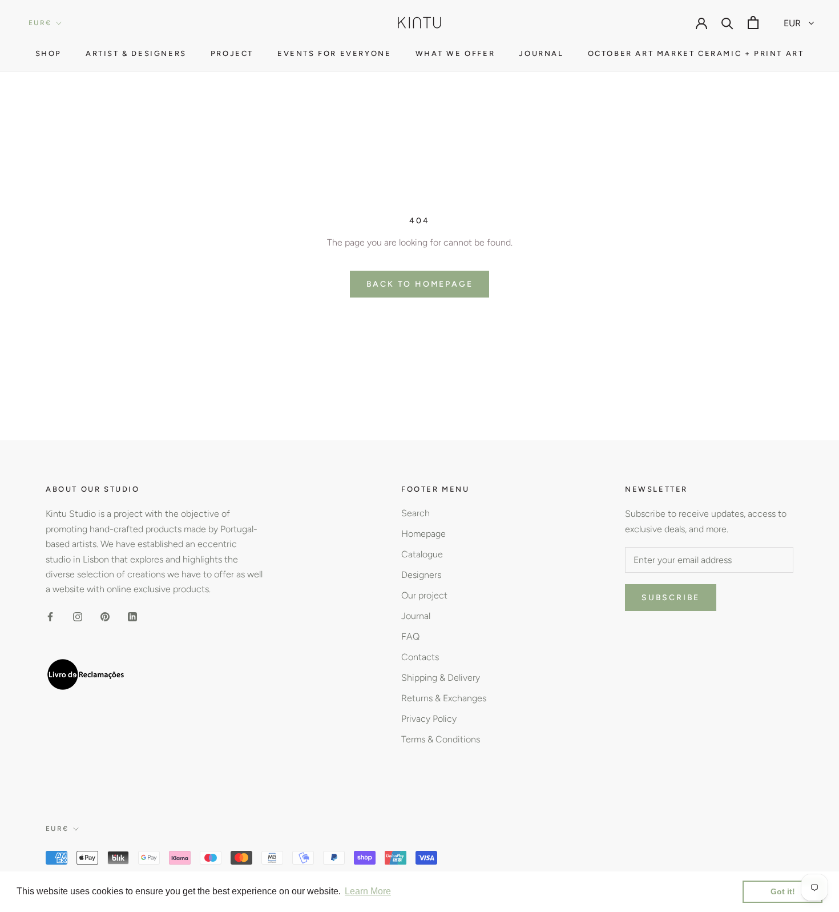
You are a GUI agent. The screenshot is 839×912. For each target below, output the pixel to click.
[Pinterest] (105, 616)
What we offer (455, 53)
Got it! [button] (783, 891)
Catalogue (422, 554)
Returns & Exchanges (443, 698)
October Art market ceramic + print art (696, 53)
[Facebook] (50, 616)
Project (232, 53)
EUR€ (40, 23)
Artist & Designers (136, 53)
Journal (541, 53)
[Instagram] (77, 616)
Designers (421, 574)
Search (415, 513)
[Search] (727, 23)
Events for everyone (334, 53)
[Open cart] (753, 22)
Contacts (420, 657)
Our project (424, 595)
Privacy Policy (429, 718)
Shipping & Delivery (440, 677)
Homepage (423, 533)
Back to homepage (419, 284)
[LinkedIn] (132, 616)
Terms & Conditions (440, 739)
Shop (48, 53)
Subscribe (671, 597)
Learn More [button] (368, 891)
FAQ (410, 636)
